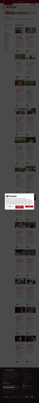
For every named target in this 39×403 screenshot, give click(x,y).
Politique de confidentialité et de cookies (24, 204)
